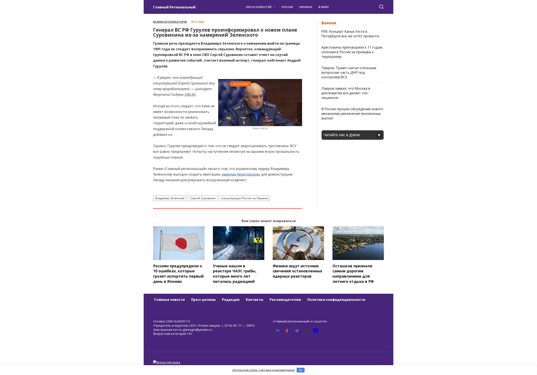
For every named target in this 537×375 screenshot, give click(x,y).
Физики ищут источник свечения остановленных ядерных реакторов (297, 271)
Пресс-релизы (203, 299)
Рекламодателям (285, 299)
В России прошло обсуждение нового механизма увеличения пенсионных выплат (352, 113)
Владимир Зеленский (170, 198)
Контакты (254, 299)
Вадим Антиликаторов (170, 21)
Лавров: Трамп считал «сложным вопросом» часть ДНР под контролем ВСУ (348, 72)
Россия (287, 7)
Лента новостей (258, 7)
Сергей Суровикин (203, 198)
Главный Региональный (174, 7)
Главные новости (169, 299)
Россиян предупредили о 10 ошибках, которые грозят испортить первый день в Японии (178, 273)
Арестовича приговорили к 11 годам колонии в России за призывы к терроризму (351, 52)
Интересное (240, 83)
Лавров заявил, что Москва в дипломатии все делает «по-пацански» (345, 93)
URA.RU (190, 94)
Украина (305, 7)
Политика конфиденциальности (336, 299)
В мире (323, 7)
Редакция (231, 299)
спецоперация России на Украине (244, 198)
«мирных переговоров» (241, 174)
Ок (300, 370)
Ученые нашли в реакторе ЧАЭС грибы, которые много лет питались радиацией (234, 273)
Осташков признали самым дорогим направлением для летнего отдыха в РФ (353, 273)
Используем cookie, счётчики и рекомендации (263, 370)
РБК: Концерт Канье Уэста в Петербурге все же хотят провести (350, 33)
